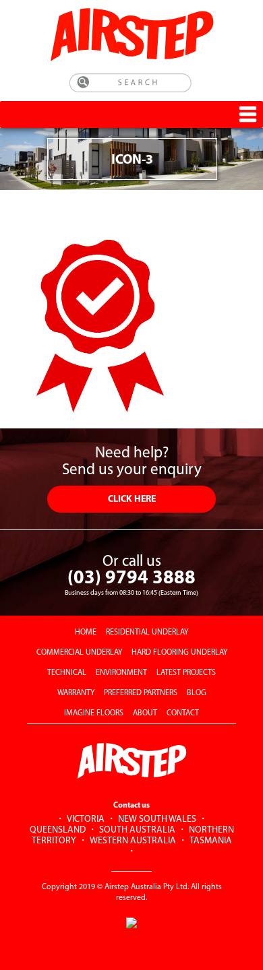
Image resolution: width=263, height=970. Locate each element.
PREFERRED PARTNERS (140, 693)
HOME (85, 632)
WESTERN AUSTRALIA (133, 841)
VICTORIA (86, 819)
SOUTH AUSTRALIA (137, 830)
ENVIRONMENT (121, 673)
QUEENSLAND (58, 830)
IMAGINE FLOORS (93, 713)
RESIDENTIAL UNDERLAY (147, 632)
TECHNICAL (66, 673)
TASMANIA (210, 841)
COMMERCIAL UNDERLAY (79, 653)
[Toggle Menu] (248, 114)
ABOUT (145, 713)
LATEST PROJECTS (186, 673)
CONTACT (183, 713)
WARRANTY (75, 693)
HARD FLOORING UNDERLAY (179, 653)
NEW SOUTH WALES (157, 819)
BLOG (196, 693)
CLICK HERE (132, 499)
